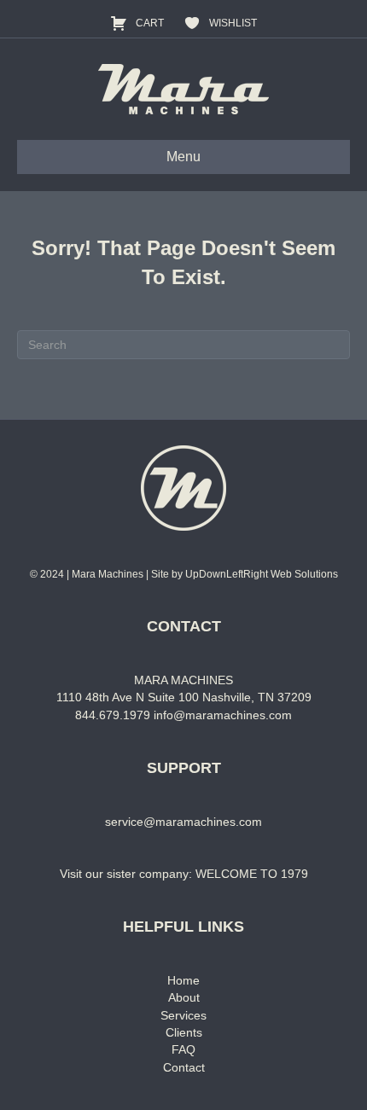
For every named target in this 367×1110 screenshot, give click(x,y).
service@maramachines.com (183, 821)
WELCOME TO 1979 (251, 873)
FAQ (183, 1049)
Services (183, 1015)
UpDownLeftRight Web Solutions (261, 574)
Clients (184, 1032)
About (184, 997)
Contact (184, 1067)
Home (183, 980)
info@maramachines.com (223, 715)
